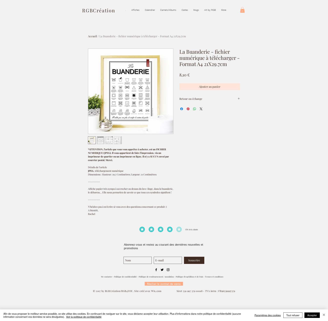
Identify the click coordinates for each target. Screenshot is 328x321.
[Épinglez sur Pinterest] (188, 109)
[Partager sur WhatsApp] (195, 109)
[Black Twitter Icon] (162, 270)
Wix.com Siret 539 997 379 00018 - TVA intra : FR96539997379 (193, 291)
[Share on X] (201, 109)
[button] (242, 10)
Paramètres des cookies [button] (268, 315)
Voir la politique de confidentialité (83, 316)
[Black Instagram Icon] (168, 270)
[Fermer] (324, 315)
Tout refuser (292, 315)
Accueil (92, 36)
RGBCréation (98, 10)
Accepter (312, 315)
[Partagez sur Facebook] (182, 109)
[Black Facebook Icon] (156, 270)
